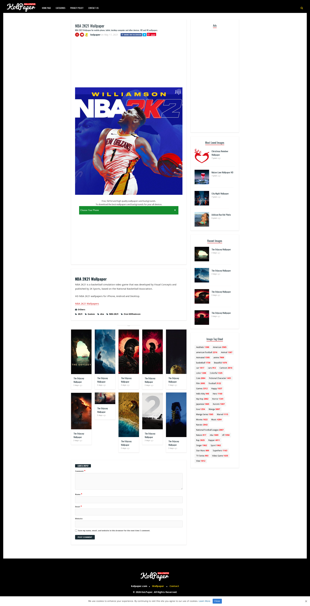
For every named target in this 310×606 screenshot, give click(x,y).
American (219, 347)
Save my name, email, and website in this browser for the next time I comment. (114, 531)
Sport (216, 445)
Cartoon (226, 368)
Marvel (222, 414)
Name (78, 494)
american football (206, 352)
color (201, 373)
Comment (80, 471)
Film (200, 383)
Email (78, 506)
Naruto (201, 425)
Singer (201, 445)
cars (212, 368)
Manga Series (204, 414)
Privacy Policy (76, 8)
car (200, 368)
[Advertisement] (128, 63)
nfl (225, 435)
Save (153, 35)
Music (216, 419)
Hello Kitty (202, 394)
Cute (200, 378)
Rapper (214, 440)
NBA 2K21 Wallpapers (87, 303)
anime (218, 357)
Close (217, 601)
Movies (201, 419)
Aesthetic (202, 347)
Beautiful (220, 363)
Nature (201, 435)
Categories (60, 8)
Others (81, 309)
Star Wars (202, 450)
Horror (217, 399)
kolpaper (95, 34)
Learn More (204, 601)
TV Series (202, 456)
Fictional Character (220, 378)
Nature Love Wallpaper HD (222, 172)
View (200, 461)
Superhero (220, 450)
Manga (214, 409)
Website (79, 519)
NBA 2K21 (114, 314)
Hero (217, 394)
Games (91, 314)
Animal (226, 352)
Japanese (202, 404)
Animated (203, 357)
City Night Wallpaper (220, 193)
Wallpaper (158, 586)
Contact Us (93, 8)
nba (102, 314)
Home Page (46, 8)
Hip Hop (202, 399)
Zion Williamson (132, 314)
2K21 (80, 314)
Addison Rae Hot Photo (221, 214)
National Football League (209, 430)
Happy (216, 388)
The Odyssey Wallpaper (78, 379)
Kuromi (219, 404)
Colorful (216, 373)
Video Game (220, 456)
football (215, 383)
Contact (174, 586)
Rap (200, 440)
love (200, 409)
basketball (203, 363)
